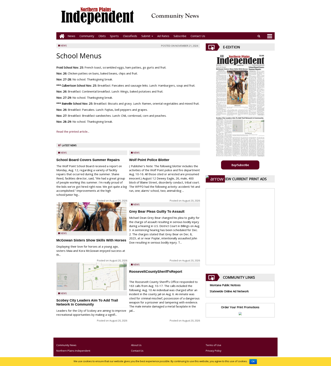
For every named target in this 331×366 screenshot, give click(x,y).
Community (86, 36)
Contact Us (198, 36)
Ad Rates (163, 36)
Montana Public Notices (225, 285)
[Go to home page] (61, 36)
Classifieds (130, 36)
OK (253, 361)
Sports (114, 36)
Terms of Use (213, 345)
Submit (146, 36)
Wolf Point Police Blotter (149, 160)
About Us (136, 345)
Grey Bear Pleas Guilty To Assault (156, 211)
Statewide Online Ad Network (229, 291)
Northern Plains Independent (73, 350)
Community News (66, 345)
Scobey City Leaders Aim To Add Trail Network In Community (87, 302)
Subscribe (180, 36)
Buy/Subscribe (240, 165)
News (71, 36)
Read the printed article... (72, 131)
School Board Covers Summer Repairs (88, 160)
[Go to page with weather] (238, 18)
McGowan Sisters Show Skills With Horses (91, 240)
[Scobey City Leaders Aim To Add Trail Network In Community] (91, 276)
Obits (102, 36)
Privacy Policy (213, 350)
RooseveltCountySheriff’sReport (155, 271)
